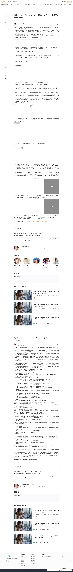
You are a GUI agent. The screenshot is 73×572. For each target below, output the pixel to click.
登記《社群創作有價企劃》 (27, 229)
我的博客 (33, 563)
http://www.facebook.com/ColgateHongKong (36, 221)
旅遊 (51, 4)
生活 (62, 4)
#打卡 (48, 556)
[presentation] (13, 261)
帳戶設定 (33, 558)
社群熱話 (12, 4)
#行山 (46, 556)
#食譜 (51, 556)
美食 (48, 4)
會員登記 (64, 1)
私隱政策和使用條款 (32, 569)
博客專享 (39, 4)
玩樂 (56, 4)
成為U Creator (20, 4)
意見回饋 (23, 563)
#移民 (63, 556)
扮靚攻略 (35, 233)
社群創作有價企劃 (5, 4)
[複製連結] (5, 90)
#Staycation (58, 556)
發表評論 (17, 276)
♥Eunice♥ (17, 265)
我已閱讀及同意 (59, 570)
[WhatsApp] (5, 84)
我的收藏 (33, 560)
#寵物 (43, 556)
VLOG (44, 4)
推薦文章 (30, 4)
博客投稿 (23, 565)
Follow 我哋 (36, 235)
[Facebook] (5, 81)
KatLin (36, 265)
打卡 (20, 233)
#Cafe (54, 556)
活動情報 (39, 233)
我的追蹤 (33, 561)
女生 (53, 4)
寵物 (65, 4)
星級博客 (34, 4)
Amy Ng (27, 265)
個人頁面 (33, 556)
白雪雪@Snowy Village (22, 23)
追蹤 (57, 24)
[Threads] (5, 87)
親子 (59, 4)
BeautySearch (46, 265)
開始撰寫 (69, 1)
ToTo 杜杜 (55, 265)
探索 (26, 4)
